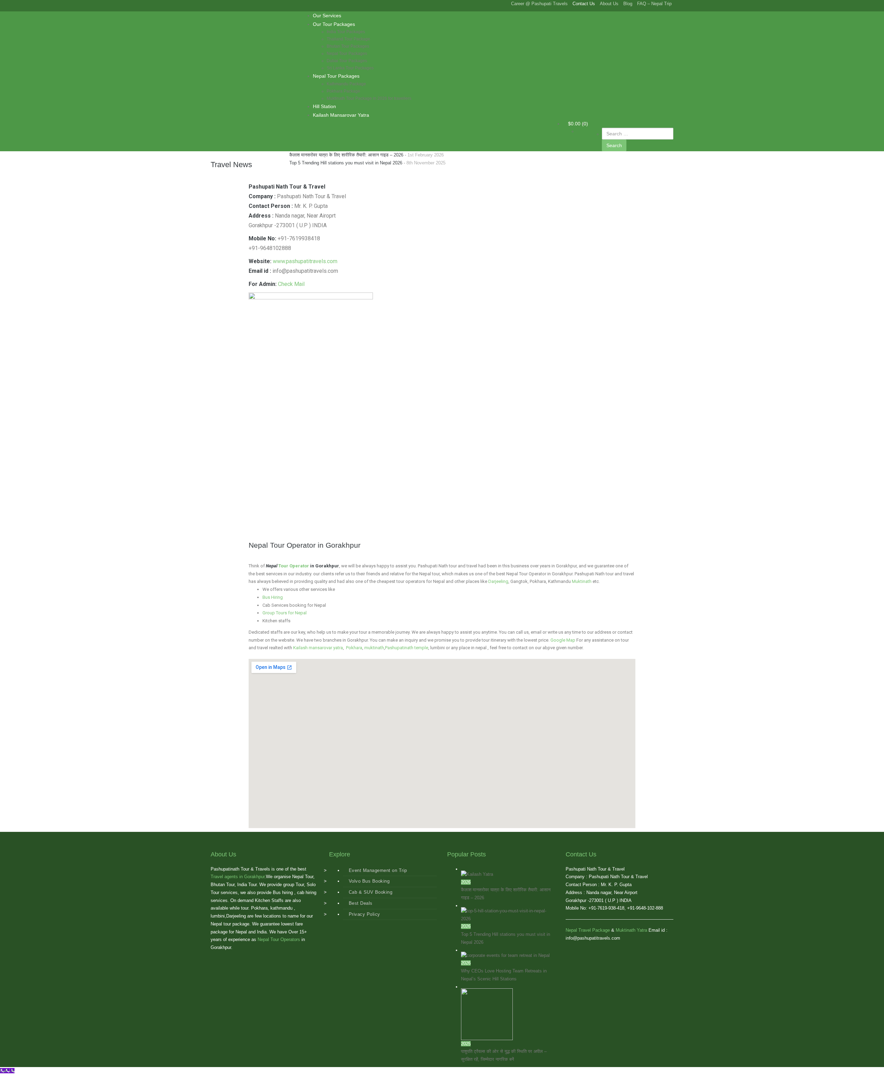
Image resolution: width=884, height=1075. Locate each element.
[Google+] (219, 3)
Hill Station (324, 106)
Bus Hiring (272, 597)
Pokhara (354, 647)
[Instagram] (236, 3)
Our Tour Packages (334, 24)
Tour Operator (293, 565)
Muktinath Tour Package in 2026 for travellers (369, 98)
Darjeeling (498, 581)
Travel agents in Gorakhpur (238, 876)
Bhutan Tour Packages (348, 46)
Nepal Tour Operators (279, 939)
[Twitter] (216, 3)
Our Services (327, 15)
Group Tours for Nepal (284, 612)
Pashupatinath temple (406, 647)
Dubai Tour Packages (347, 60)
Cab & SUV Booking (371, 892)
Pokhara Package (343, 91)
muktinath (374, 647)
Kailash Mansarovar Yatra (341, 115)
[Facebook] (212, 3)
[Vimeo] (233, 3)
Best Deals (361, 903)
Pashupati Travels (243, 17)
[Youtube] (222, 3)
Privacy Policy (364, 914)
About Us (609, 3)
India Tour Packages (346, 31)
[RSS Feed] (226, 3)
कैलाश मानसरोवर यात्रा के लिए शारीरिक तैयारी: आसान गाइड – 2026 (346, 154)
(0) (578, 123)
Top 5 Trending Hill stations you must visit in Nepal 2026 (345, 162)
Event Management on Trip (378, 870)
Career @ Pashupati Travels (539, 3)
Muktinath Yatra (631, 930)
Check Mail (291, 284)
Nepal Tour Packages (347, 53)
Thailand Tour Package (348, 39)
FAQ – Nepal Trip (654, 3)
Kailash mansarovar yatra (318, 647)
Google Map (562, 640)
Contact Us (584, 3)
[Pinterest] (229, 3)
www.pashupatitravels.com (305, 261)
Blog (627, 3)
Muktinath (582, 581)
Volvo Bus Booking (369, 881)
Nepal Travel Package (588, 930)
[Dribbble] (240, 3)
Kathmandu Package (346, 83)
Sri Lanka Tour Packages (350, 68)
